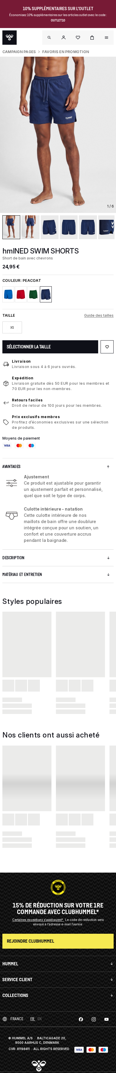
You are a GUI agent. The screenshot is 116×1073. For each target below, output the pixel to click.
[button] (64, 37)
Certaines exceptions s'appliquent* (38, 920)
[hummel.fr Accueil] (9, 37)
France (16, 1019)
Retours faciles (27, 400)
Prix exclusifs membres (36, 417)
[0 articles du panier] (92, 37)
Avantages (11, 466)
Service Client (17, 979)
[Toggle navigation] (49, 37)
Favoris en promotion (65, 52)
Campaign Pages (19, 52)
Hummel (10, 963)
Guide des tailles (99, 315)
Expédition (22, 378)
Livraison (21, 361)
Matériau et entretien (22, 574)
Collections (15, 995)
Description (13, 558)
